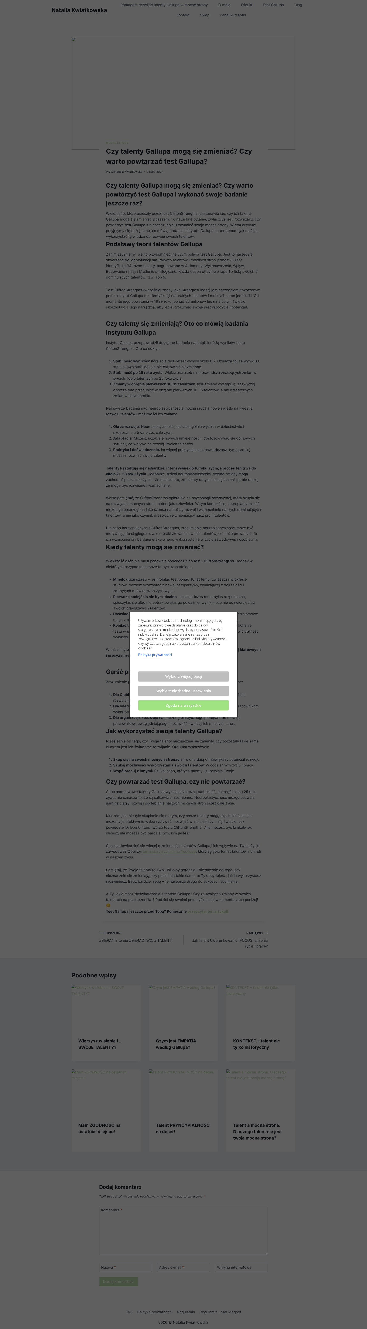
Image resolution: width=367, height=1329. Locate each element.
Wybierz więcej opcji (183, 676)
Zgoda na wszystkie (184, 705)
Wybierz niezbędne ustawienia (183, 691)
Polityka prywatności (155, 655)
